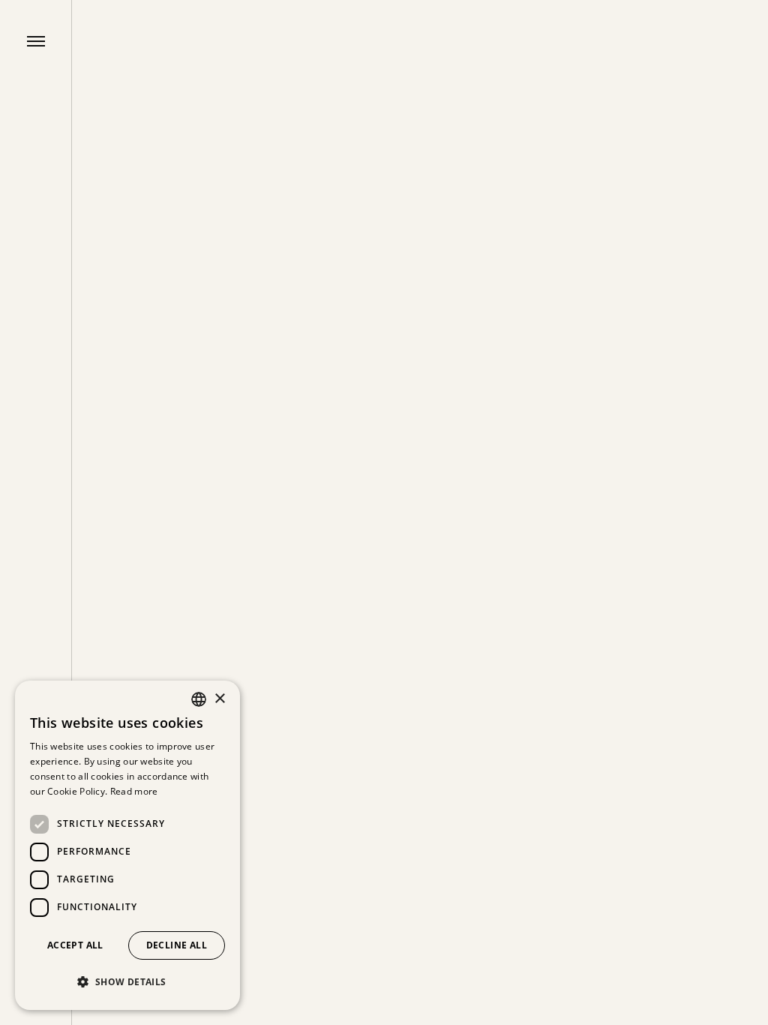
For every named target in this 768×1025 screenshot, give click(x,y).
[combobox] (198, 699)
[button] (127, 982)
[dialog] (127, 845)
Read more (134, 791)
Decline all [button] (176, 945)
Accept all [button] (75, 945)
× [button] (219, 699)
